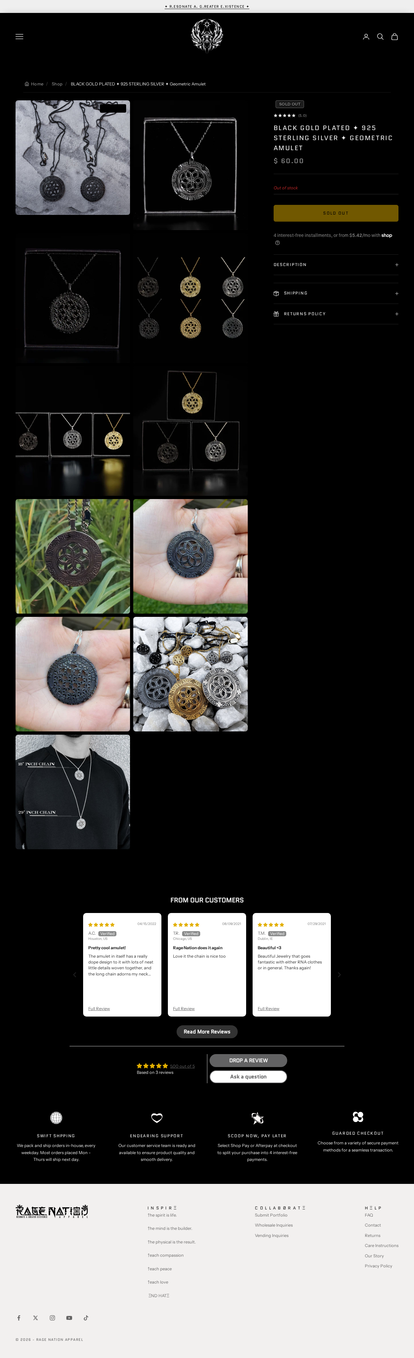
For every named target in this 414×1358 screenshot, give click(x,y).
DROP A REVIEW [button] (248, 1060)
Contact (373, 1225)
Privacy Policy (378, 1265)
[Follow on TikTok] (86, 1318)
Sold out (336, 213)
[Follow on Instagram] (52, 1318)
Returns (372, 1235)
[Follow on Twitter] (35, 1318)
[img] (101, 924)
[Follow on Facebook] (19, 1318)
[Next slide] (339, 974)
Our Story (374, 1255)
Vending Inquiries (272, 1235)
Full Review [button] (99, 1008)
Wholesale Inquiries (274, 1225)
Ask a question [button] (248, 1076)
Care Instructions (381, 1245)
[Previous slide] (75, 974)
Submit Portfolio (271, 1215)
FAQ (369, 1215)
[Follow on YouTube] (69, 1318)
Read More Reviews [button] (207, 1031)
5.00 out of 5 (182, 1066)
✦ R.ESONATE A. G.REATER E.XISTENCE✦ (207, 6)
